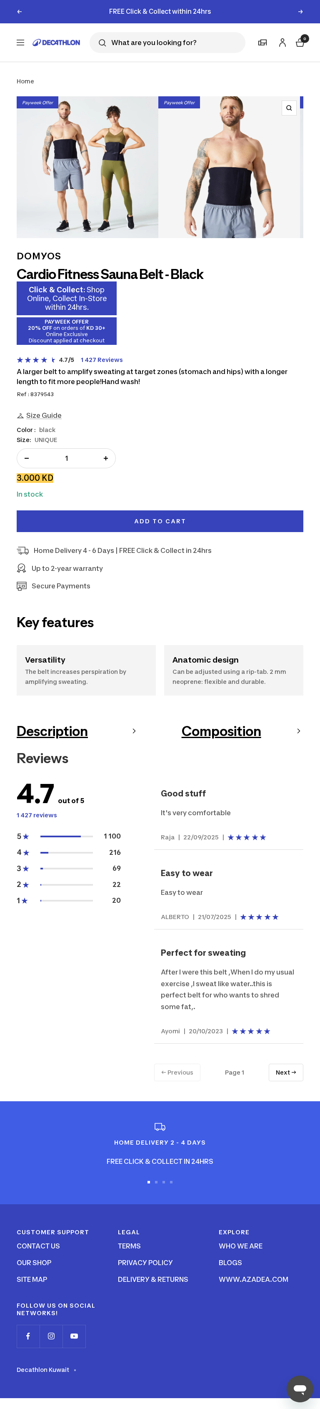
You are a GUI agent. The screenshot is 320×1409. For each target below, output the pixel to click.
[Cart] (299, 41)
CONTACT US (38, 1246)
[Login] (281, 41)
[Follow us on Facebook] (28, 1336)
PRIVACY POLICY (145, 1262)
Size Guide (44, 415)
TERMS (129, 1246)
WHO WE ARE (240, 1246)
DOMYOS (39, 256)
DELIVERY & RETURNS (153, 1279)
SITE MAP (32, 1279)
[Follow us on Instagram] (51, 1336)
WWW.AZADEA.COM (253, 1279)
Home (25, 81)
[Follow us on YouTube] (73, 1336)
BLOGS (230, 1262)
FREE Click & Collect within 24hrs (160, 11)
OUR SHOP (34, 1262)
